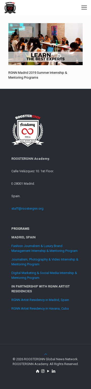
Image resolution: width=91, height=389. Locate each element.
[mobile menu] (84, 7)
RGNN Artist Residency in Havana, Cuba (40, 308)
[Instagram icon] (43, 371)
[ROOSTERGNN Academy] (10, 7)
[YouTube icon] (48, 371)
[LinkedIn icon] (53, 371)
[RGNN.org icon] (37, 371)
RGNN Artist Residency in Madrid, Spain (40, 300)
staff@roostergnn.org (27, 208)
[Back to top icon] (45, 354)
